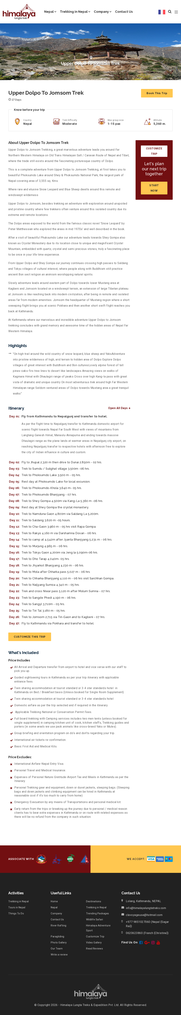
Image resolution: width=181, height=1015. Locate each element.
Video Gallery (94, 942)
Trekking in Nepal (74, 11)
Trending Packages (97, 913)
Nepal (49, 11)
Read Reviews (94, 948)
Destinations (93, 901)
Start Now (154, 188)
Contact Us (124, 11)
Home (54, 901)
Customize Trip (95, 936)
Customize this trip (30, 636)
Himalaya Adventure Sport (98, 928)
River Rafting (58, 925)
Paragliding (57, 936)
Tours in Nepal (16, 907)
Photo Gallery (59, 942)
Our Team (57, 948)
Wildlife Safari (94, 919)
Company (101, 11)
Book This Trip (157, 93)
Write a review (59, 954)
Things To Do (16, 913)
